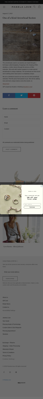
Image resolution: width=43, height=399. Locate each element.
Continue (32, 207)
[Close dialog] (41, 186)
